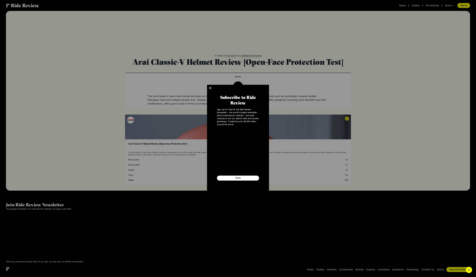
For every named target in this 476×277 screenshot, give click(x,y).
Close (238, 178)
